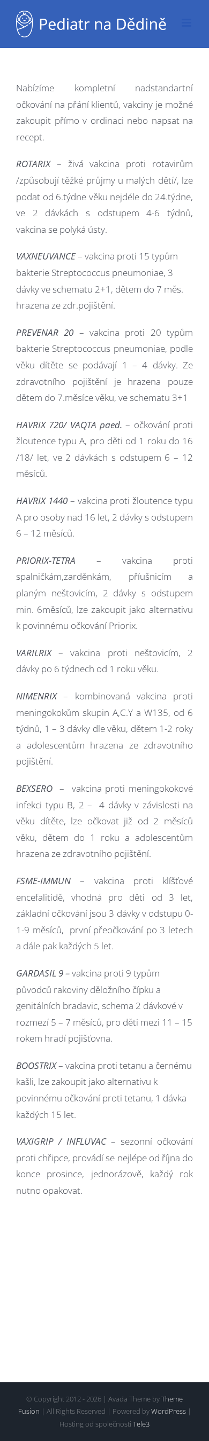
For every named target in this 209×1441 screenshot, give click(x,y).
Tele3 (141, 1424)
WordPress (168, 1411)
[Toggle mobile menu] (187, 22)
